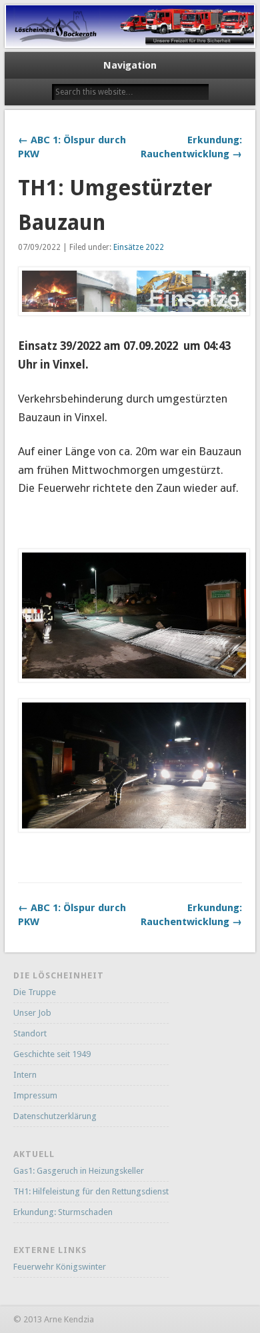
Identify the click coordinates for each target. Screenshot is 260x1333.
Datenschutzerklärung (55, 1116)
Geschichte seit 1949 (52, 1054)
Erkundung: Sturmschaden (63, 1212)
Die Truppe (34, 992)
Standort (30, 1033)
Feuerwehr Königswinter (59, 1267)
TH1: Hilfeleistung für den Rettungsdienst (91, 1191)
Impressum (35, 1095)
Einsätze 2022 (138, 247)
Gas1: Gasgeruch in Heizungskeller (78, 1171)
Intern (25, 1075)
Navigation (130, 65)
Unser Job (32, 1013)
